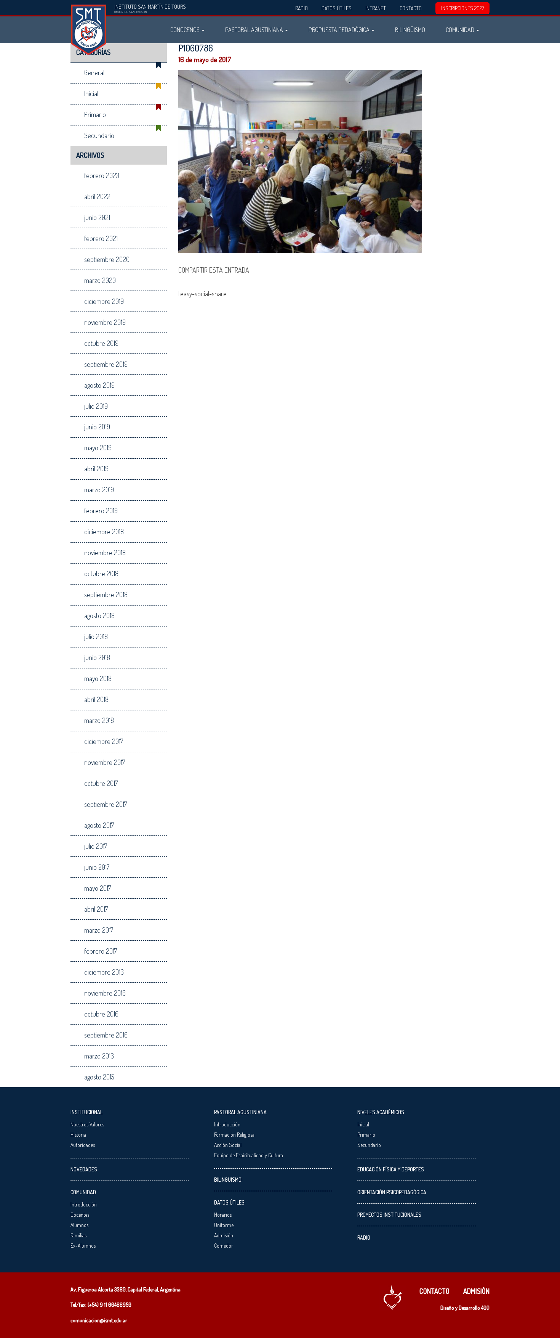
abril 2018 (96, 699)
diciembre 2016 (104, 972)
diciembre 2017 (103, 741)
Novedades (83, 1169)
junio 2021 (97, 217)
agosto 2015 (99, 1077)
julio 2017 (95, 846)
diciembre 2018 (104, 531)
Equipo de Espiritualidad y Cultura (248, 1155)
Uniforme (224, 1225)
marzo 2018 (99, 720)
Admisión (223, 1235)
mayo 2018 (98, 678)
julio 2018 (96, 636)
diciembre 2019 (104, 301)
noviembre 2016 (105, 993)
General (94, 72)
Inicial (91, 93)
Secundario (99, 135)
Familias (78, 1235)
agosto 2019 (99, 385)
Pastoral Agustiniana (254, 30)
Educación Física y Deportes (390, 1169)
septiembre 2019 (106, 364)
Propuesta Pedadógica (340, 30)
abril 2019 (96, 468)
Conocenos (185, 30)
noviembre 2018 (105, 552)
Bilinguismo (228, 1179)
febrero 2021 (101, 238)
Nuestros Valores (87, 1124)
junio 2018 (97, 657)
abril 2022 (97, 196)
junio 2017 (96, 867)
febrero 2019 (101, 510)
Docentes (79, 1214)
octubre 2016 (101, 1014)
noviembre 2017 (104, 762)
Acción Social (228, 1145)
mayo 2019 (98, 447)
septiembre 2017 (105, 804)
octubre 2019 (101, 343)
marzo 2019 (99, 489)
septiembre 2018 (106, 594)
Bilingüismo (410, 30)
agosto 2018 (99, 615)
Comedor (223, 1245)
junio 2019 (97, 426)
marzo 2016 (99, 1056)
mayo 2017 (97, 888)
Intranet (375, 8)
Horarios (223, 1214)
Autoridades (82, 1145)
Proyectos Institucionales (389, 1214)
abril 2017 (96, 909)
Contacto (411, 8)
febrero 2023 (101, 175)
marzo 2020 (100, 280)
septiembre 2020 (107, 259)
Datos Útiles (337, 8)
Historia (78, 1134)
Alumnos (79, 1225)
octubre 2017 (101, 783)
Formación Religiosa (234, 1134)
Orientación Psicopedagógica (391, 1192)
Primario (95, 114)
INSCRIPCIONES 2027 (462, 8)
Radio (301, 8)
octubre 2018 (101, 573)
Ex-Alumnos (83, 1245)
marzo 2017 (98, 930)
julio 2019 (96, 406)
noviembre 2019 (105, 322)
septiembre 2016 (106, 1035)
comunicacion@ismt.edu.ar (98, 1320)
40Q (485, 1307)
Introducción (83, 1204)
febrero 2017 (100, 951)
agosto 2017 (99, 825)
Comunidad (460, 30)
